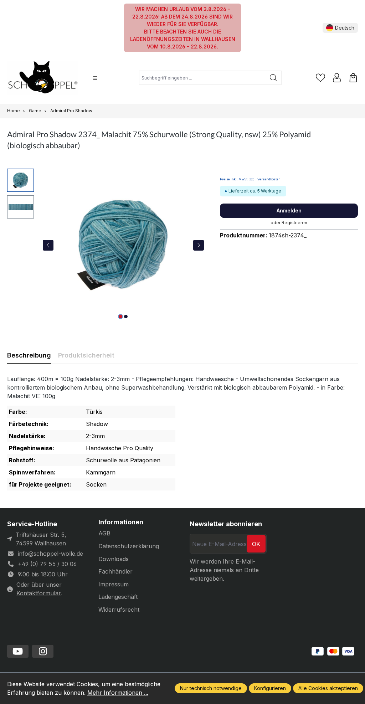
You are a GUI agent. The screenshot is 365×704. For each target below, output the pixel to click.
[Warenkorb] (353, 77)
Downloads (113, 558)
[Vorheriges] (48, 245)
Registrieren (294, 222)
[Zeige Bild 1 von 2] (120, 316)
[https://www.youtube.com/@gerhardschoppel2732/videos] (18, 651)
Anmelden (289, 210)
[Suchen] (274, 78)
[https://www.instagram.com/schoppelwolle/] (42, 651)
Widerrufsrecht (118, 609)
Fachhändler (115, 571)
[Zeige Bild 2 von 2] (126, 316)
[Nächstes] (198, 245)
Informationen (120, 522)
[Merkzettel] (320, 77)
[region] (106, 245)
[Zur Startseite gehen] (42, 78)
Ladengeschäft (118, 596)
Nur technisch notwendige (211, 688)
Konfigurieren (270, 688)
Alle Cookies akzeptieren (328, 688)
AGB (104, 533)
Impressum (113, 584)
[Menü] (95, 78)
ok (256, 544)
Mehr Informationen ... (117, 692)
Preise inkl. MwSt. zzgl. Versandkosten (250, 179)
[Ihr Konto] (336, 77)
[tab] (29, 355)
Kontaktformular (38, 593)
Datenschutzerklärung (128, 546)
